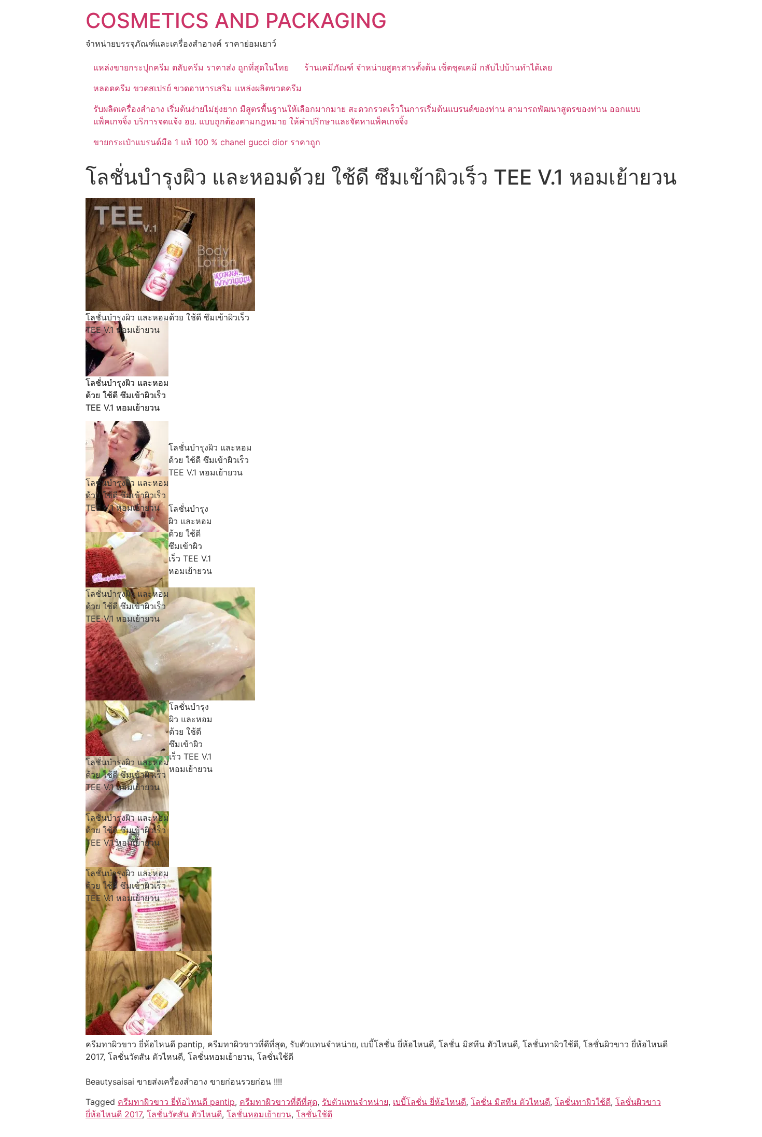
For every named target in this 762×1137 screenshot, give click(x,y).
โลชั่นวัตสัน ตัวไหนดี (184, 1114)
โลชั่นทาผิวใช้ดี (583, 1102)
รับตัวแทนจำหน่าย (355, 1102)
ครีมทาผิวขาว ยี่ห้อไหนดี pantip (176, 1102)
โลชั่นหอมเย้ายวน (259, 1114)
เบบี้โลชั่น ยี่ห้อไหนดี (429, 1102)
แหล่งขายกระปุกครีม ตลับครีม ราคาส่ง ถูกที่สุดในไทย (191, 67)
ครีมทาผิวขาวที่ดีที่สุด (278, 1102)
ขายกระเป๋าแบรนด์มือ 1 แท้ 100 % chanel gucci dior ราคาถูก (206, 142)
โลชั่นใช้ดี (314, 1114)
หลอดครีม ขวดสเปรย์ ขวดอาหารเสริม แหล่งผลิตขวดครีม (197, 88)
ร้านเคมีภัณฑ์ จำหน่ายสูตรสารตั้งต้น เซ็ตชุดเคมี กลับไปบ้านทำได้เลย (428, 67)
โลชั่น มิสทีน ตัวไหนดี (510, 1102)
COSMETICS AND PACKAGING (236, 20)
